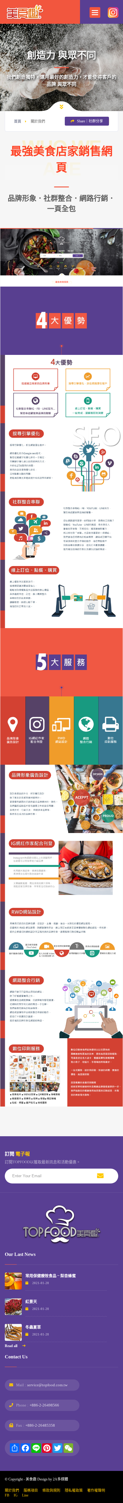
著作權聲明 (96, 1490)
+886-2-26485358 (40, 1425)
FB (7, 1495)
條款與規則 (51, 1490)
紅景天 (31, 1301)
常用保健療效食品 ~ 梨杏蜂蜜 (50, 1275)
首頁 (17, 121)
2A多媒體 (60, 1479)
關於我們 (12, 1490)
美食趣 (31, 1479)
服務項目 (31, 1490)
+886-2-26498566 (44, 1405)
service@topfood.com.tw (47, 1385)
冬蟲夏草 (33, 1327)
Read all (11, 1346)
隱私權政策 (74, 1490)
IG (16, 1495)
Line (25, 1495)
